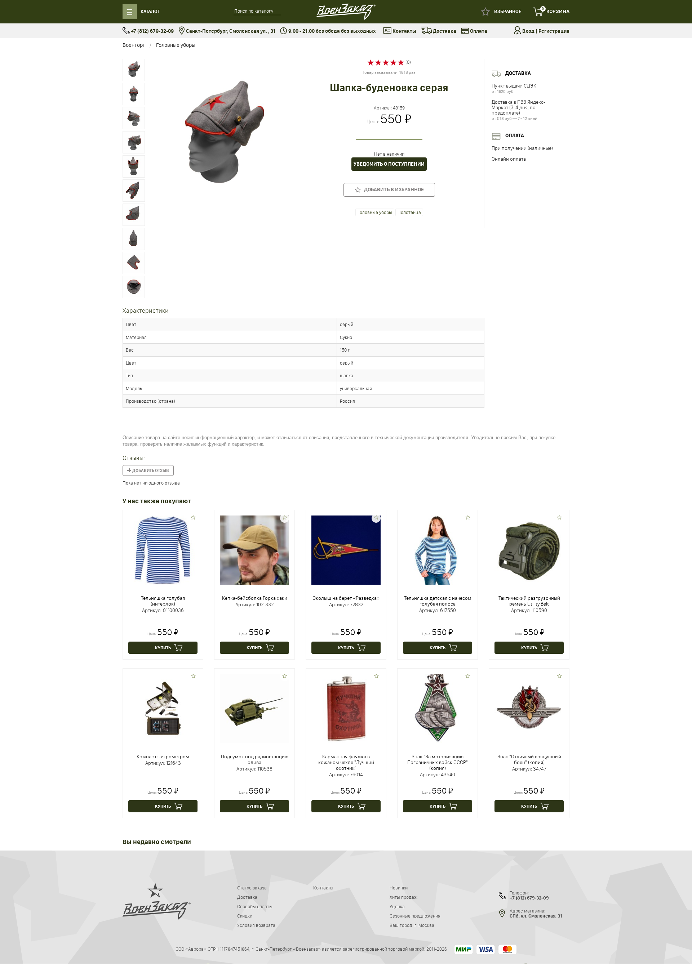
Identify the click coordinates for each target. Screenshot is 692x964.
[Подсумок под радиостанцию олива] (254, 708)
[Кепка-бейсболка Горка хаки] (254, 549)
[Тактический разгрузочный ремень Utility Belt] (529, 549)
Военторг (134, 44)
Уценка (397, 906)
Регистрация (553, 31)
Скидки (244, 916)
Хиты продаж (403, 897)
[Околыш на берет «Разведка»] (346, 549)
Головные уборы (175, 44)
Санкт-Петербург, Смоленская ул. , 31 (230, 31)
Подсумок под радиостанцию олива (254, 759)
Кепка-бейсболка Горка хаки (254, 598)
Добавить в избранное (392, 190)
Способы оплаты (254, 906)
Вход (528, 31)
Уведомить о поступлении (389, 164)
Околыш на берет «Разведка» (346, 598)
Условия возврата (256, 925)
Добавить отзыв (150, 470)
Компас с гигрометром (163, 756)
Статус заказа (252, 888)
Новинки (399, 888)
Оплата (478, 31)
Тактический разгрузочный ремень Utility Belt (529, 601)
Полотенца (409, 212)
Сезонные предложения (415, 916)
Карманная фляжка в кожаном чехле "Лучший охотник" (346, 762)
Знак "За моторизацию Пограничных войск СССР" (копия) (437, 762)
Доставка (444, 31)
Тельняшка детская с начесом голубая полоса (437, 601)
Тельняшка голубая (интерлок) (163, 601)
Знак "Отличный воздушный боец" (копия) (529, 759)
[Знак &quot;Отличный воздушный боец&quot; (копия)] (529, 708)
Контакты (403, 31)
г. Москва (424, 925)
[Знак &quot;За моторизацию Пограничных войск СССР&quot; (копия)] (437, 708)
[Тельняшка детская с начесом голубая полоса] (437, 549)
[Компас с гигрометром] (163, 708)
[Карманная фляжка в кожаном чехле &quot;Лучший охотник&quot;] (346, 708)
